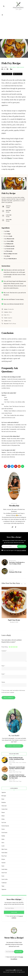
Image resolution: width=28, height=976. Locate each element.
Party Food (4, 856)
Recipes (3, 859)
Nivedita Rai (14, 506)
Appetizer (4, 792)
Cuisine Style (4, 809)
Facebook (15, 527)
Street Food (4, 872)
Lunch (3, 846)
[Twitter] (12, 466)
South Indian (4, 869)
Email (3, 674)
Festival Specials (5, 825)
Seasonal (3, 862)
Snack (3, 866)
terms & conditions (21, 550)
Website (12, 527)
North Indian (4, 852)
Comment (4, 650)
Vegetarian (4, 889)
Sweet (3, 876)
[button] (23, 179)
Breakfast (4, 802)
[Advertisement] (14, 29)
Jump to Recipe (8, 73)
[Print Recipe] (19, 179)
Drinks (3, 819)
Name (3, 665)
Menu (2, 14)
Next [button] (24, 583)
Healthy (3, 835)
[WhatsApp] (22, 466)
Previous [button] (21, 583)
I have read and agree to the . (14, 550)
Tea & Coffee (5, 879)
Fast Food (4, 822)
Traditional (4, 882)
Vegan (3, 886)
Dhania (9, 158)
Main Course (4, 849)
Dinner (3, 815)
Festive (3, 829)
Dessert (3, 812)
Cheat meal (12, 67)
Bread (3, 799)
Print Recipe (18, 73)
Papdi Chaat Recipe (14, 620)
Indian (3, 839)
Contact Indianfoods (14, 745)
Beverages (4, 795)
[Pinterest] (15, 466)
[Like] (5, 466)
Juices (3, 842)
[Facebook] (8, 466)
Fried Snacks (20, 67)
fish (24, 80)
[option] (14, 605)
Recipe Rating (5, 646)
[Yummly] (19, 466)
